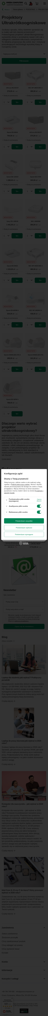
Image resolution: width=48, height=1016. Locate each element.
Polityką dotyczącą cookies (20, 484)
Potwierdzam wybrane (24, 528)
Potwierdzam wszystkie (24, 521)
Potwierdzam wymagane (24, 534)
